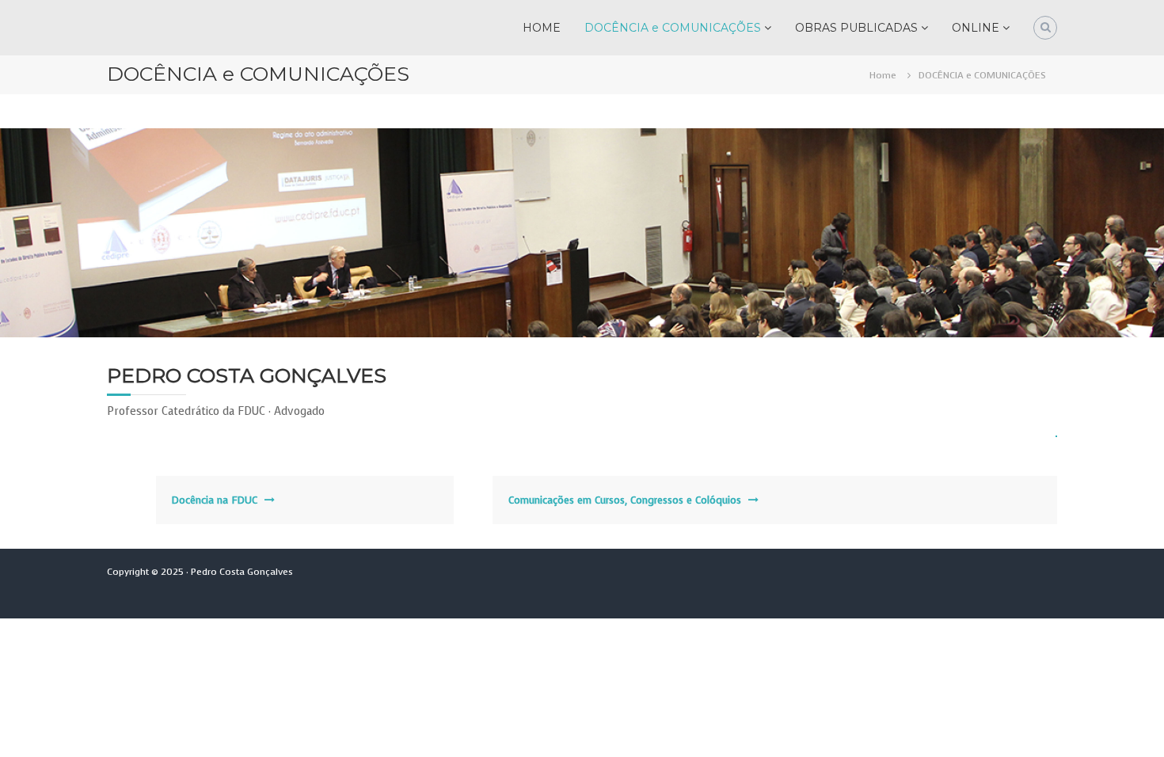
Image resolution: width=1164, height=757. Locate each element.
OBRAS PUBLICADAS (856, 28)
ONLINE (975, 28)
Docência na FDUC (214, 500)
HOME (542, 28)
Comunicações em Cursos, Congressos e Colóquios (624, 500)
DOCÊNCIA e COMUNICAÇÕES (672, 28)
